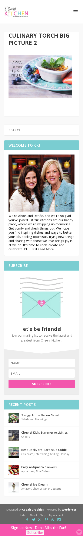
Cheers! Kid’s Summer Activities (44, 432)
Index (23, 515)
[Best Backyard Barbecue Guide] (14, 452)
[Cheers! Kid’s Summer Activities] (14, 435)
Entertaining (41, 454)
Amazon (26, 488)
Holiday (64, 454)
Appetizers (27, 471)
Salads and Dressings (34, 419)
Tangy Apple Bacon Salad (40, 415)
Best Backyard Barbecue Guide (44, 450)
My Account (56, 515)
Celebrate (27, 454)
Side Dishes (43, 471)
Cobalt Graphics (33, 509)
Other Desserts (52, 488)
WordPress (69, 509)
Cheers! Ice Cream (34, 484)
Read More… (47, 249)
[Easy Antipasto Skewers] (14, 470)
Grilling (54, 454)
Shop (43, 515)
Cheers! (25, 437)
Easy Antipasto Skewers (39, 467)
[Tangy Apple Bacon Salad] (14, 418)
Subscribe (35, 532)
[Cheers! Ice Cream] (14, 487)
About (33, 515)
